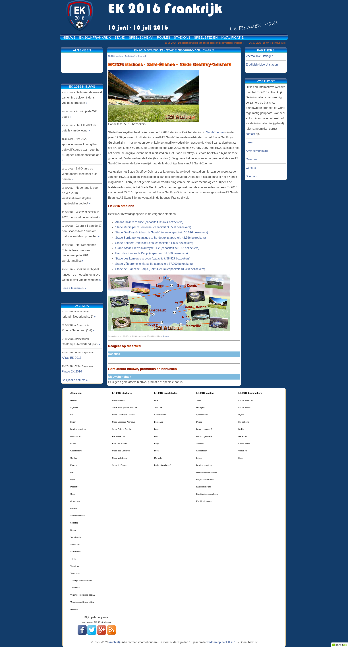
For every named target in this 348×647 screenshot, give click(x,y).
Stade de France (119, 465)
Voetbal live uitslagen (259, 56)
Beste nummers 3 (204, 429)
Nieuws (73, 400)
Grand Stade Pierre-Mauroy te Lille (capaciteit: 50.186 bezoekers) (157, 248)
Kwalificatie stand (203, 487)
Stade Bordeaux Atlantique (123, 422)
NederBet (242, 436)
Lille (156, 436)
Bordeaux (158, 422)
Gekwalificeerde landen (206, 472)
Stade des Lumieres (121, 451)
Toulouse (158, 407)
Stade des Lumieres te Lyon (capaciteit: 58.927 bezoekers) (152, 258)
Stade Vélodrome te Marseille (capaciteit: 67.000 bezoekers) (154, 263)
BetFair (241, 429)
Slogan (73, 530)
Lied (72, 472)
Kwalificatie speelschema (207, 494)
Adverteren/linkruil (257, 150)
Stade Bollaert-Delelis (121, 429)
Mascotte (74, 487)
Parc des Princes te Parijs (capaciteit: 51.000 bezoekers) (151, 253)
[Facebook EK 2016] (82, 633)
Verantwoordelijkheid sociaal (82, 595)
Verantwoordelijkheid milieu (82, 602)
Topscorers (75, 573)
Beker (73, 422)
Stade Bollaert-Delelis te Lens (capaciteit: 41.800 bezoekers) (154, 242)
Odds (72, 494)
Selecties (74, 523)
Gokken (73, 458)
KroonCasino (244, 443)
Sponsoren (75, 544)
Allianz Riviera (118, 400)
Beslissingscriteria (78, 429)
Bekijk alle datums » (75, 380)
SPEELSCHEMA (141, 37)
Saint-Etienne (160, 415)
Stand (198, 400)
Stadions (200, 443)
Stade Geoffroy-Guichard (123, 415)
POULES (163, 37)
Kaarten (73, 465)
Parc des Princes (119, 443)
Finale (73, 443)
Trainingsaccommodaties (81, 580)
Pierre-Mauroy (118, 436)
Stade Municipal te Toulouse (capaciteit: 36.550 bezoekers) (153, 227)
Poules (199, 422)
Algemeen (74, 407)
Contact (251, 167)
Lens (156, 429)
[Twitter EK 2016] (91, 633)
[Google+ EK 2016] (101, 633)
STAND (119, 37)
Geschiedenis (76, 451)
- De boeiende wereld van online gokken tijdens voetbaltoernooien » (189, 43)
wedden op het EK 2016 (221, 642)
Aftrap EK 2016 (71, 357)
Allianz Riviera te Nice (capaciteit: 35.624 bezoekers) (149, 222)
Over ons (251, 159)
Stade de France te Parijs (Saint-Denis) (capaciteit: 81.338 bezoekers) (160, 269)
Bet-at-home (243, 422)
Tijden (73, 559)
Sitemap (251, 176)
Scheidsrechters (77, 515)
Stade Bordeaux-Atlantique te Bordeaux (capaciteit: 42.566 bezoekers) (160, 237)
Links (249, 142)
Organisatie (75, 501)
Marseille (158, 458)
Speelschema (202, 415)
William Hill (242, 451)
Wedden (74, 609)
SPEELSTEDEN (206, 37)
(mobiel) (114, 642)
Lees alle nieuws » (74, 288)
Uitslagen (200, 407)
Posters (73, 508)
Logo (72, 479)
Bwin (240, 458)
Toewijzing (74, 566)
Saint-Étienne (215, 132)
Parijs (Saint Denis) (162, 465)
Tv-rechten (75, 588)
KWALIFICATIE (232, 37)
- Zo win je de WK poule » (253, 43)
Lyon (156, 451)
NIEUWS (69, 37)
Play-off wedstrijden (205, 479)
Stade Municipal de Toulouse (124, 407)
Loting (199, 458)
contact (250, 133)
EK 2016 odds (244, 407)
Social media (75, 537)
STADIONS (182, 37)
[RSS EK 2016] (111, 633)
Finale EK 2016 (72, 371)
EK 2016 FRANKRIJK (95, 37)
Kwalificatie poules (204, 501)
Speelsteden (201, 451)
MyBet (241, 415)
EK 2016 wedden (245, 400)
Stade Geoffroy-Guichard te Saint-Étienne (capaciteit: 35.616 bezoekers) (161, 232)
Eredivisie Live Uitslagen (262, 64)
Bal (71, 415)
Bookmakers (76, 436)
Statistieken (75, 551)
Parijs (156, 443)
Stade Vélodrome (119, 458)
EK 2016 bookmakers (250, 393)
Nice (156, 400)
